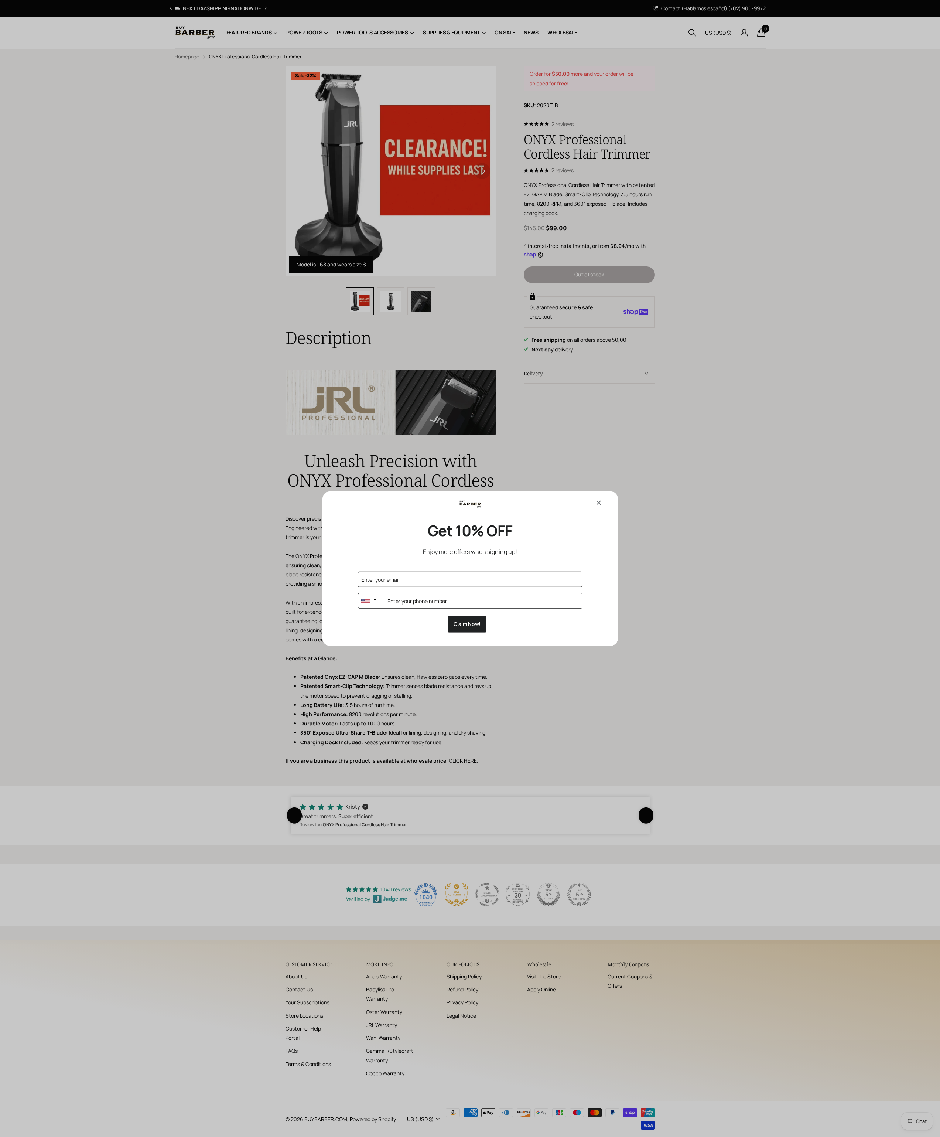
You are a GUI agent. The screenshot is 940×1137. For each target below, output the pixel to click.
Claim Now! (467, 623)
